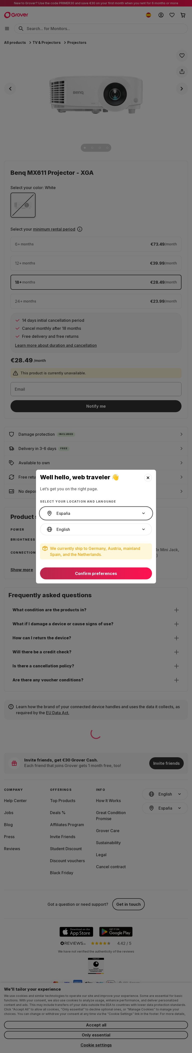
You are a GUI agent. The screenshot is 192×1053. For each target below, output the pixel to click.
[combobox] (96, 513)
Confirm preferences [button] (96, 573)
